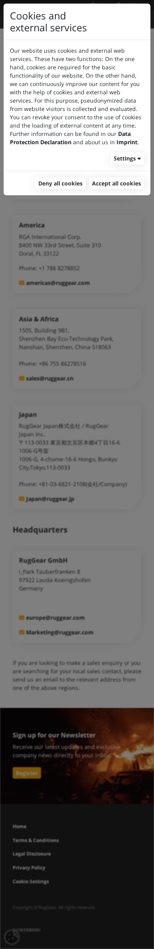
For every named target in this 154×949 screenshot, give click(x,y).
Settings (125, 158)
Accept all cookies (116, 183)
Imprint (126, 142)
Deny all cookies (60, 183)
